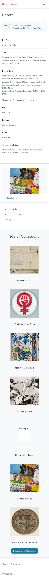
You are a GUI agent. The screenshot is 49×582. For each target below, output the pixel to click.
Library (8, 220)
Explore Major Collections (24, 551)
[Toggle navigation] (44, 4)
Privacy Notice (17, 564)
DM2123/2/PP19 (9, 45)
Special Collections (13, 214)
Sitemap (5, 564)
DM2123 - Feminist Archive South (17, 25)
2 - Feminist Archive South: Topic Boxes (26, 28)
